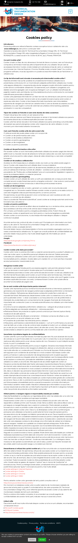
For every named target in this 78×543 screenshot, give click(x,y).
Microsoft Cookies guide (14, 508)
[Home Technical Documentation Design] (39, 529)
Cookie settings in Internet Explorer (18, 469)
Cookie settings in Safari (14, 476)
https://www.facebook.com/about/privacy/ (20, 245)
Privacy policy (33, 523)
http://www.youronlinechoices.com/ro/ (18, 483)
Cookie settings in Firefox (14, 471)
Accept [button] (42, 540)
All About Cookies (12, 510)
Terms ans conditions (47, 523)
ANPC (58, 523)
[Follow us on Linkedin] (61, 4)
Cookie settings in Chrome (15, 474)
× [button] (49, 540)
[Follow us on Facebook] (61, 2)
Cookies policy (22, 523)
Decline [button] (32, 540)
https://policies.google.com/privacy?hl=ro (19, 241)
